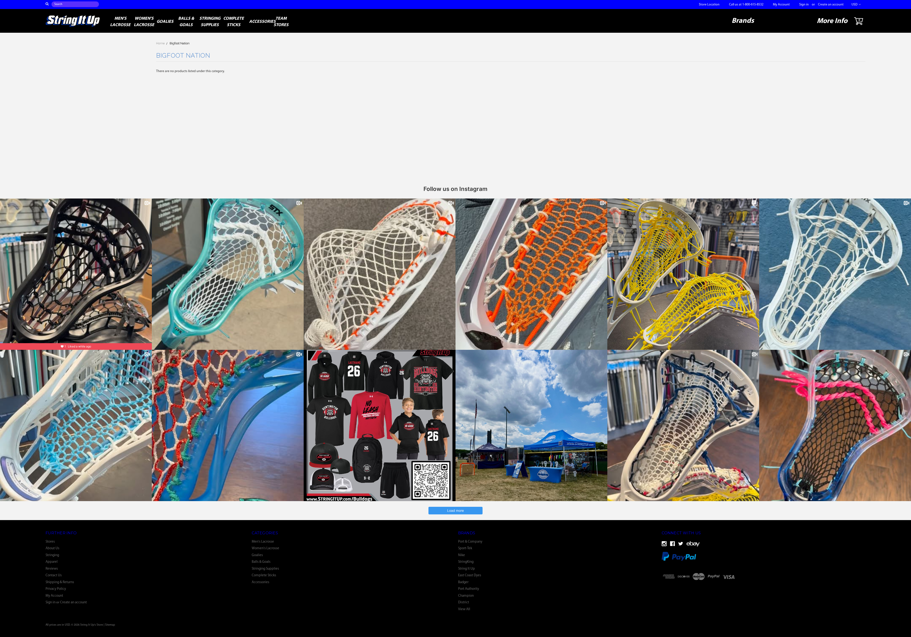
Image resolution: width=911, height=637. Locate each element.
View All (464, 609)
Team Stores (281, 22)
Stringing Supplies (209, 22)
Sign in (804, 4)
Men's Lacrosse (120, 22)
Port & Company (470, 542)
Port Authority (468, 589)
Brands (743, 21)
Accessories (259, 22)
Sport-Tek (465, 548)
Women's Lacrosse (144, 22)
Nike (461, 555)
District (463, 602)
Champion (466, 596)
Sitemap (110, 624)
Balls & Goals (186, 22)
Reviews (52, 569)
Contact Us (54, 575)
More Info (832, 21)
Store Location (709, 4)
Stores (50, 542)
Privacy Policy (56, 589)
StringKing (466, 562)
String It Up (466, 569)
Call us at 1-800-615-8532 (746, 4)
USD (854, 4)
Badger (463, 582)
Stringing (52, 555)
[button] (765, 588)
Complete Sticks (233, 22)
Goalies (165, 22)
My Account (781, 4)
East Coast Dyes (469, 575)
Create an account (831, 4)
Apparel (52, 562)
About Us (52, 548)
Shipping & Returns (60, 582)
